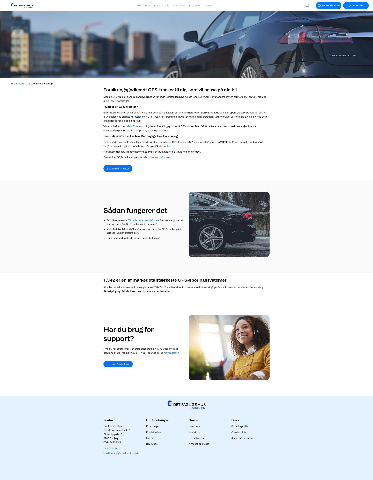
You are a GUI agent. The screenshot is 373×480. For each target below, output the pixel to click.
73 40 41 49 (110, 448)
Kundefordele (161, 5)
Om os (208, 5)
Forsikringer (143, 5)
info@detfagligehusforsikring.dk (121, 453)
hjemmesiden (171, 352)
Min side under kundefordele (153, 157)
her (168, 146)
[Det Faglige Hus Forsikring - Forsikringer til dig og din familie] (22, 5)
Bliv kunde (17, 83)
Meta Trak (132, 126)
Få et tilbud (179, 5)
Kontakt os (195, 5)
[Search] (307, 5)
